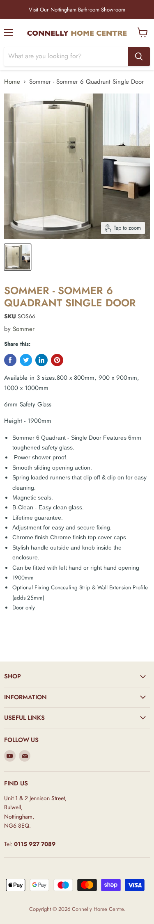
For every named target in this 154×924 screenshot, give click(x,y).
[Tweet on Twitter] (26, 360)
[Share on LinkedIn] (41, 360)
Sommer (23, 328)
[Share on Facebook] (10, 360)
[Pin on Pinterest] (57, 360)
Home (12, 81)
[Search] (139, 56)
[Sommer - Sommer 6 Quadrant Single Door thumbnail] (18, 257)
